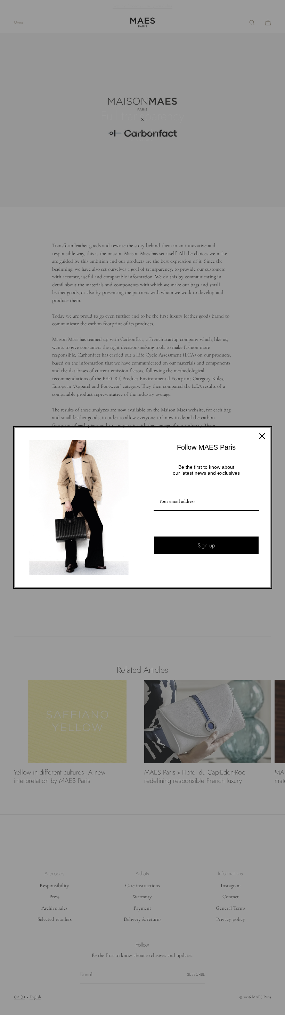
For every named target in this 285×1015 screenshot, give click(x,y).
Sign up (206, 545)
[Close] (262, 436)
